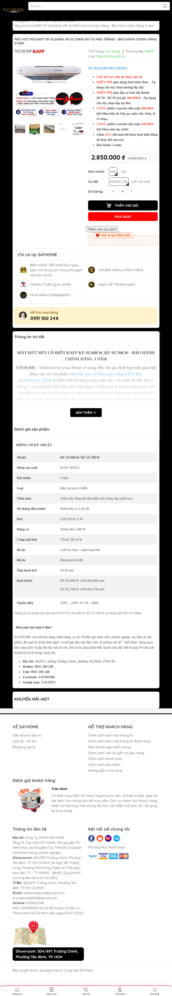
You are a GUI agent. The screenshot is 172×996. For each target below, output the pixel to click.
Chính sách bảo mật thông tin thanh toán (119, 741)
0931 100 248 (44, 318)
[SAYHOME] (13, 10)
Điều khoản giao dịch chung (109, 747)
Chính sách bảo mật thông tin (110, 735)
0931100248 (35, 903)
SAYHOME (46, 677)
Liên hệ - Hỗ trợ (24, 741)
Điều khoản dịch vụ (27, 735)
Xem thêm (84, 412)
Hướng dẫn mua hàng (105, 770)
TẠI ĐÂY (48, 682)
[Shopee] (99, 838)
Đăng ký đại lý (24, 747)
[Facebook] (91, 838)
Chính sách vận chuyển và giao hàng (116, 753)
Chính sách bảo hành (104, 764)
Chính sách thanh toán (105, 759)
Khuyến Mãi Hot (32, 699)
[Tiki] (116, 838)
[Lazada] (108, 838)
